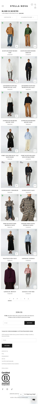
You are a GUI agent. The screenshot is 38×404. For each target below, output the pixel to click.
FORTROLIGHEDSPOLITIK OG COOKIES (10, 363)
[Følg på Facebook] (3, 389)
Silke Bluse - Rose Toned (28, 291)
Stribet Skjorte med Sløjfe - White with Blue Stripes (28, 156)
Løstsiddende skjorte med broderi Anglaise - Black (28, 86)
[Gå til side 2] (28, 299)
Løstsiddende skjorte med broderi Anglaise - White (10, 86)
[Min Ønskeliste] (32, 5)
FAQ (3, 353)
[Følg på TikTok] (12, 389)
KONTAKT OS (5, 351)
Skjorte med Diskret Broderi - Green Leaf (28, 51)
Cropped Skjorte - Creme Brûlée (10, 190)
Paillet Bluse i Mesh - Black (10, 258)
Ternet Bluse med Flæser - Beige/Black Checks (10, 224)
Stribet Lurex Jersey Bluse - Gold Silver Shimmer (9, 156)
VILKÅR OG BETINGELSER (7, 361)
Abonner (29, 323)
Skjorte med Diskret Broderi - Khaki (10, 51)
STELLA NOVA (5, 368)
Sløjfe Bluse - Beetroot (10, 291)
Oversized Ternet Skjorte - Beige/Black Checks (28, 224)
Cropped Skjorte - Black (28, 190)
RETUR (3, 358)
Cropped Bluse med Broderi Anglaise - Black (28, 121)
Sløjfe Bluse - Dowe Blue (28, 258)
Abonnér (7, 345)
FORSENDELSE (5, 356)
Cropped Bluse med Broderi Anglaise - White (10, 121)
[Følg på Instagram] (7, 389)
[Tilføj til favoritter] (17, 23)
